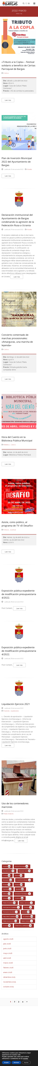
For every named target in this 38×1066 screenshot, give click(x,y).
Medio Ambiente (9, 903)
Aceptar (6, 1062)
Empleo (6, 884)
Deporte (18, 875)
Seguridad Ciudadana (10, 916)
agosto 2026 (8, 939)
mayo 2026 (7, 953)
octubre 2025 (8, 987)
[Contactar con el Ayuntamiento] (26, 3)
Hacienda (7, 889)
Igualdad (20, 889)
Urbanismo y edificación (23, 925)
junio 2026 (7, 949)
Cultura (7, 875)
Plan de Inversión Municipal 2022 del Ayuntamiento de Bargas (17, 161)
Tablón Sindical (26, 921)
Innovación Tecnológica (22, 893)
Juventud (19, 898)
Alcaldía (6, 866)
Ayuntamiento (8, 871)
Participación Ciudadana (11, 907)
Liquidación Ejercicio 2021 (16, 704)
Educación (7, 880)
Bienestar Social (25, 871)
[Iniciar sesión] (29, 3)
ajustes (25, 1059)
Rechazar (16, 1062)
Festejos (18, 884)
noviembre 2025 (9, 982)
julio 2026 (7, 944)
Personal (27, 907)
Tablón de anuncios (10, 921)
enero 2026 (7, 972)
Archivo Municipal (21, 866)
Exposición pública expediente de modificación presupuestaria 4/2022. (19, 594)
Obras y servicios (26, 903)
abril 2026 (7, 958)
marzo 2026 (8, 963)
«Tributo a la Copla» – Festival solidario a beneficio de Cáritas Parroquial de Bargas (18, 65)
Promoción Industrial (10, 912)
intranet (6, 898)
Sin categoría (28, 916)
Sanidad (25, 912)
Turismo (6, 925)
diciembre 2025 (9, 977)
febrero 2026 (8, 968)
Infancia (6, 893)
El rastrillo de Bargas (23, 880)
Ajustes (26, 1062)
